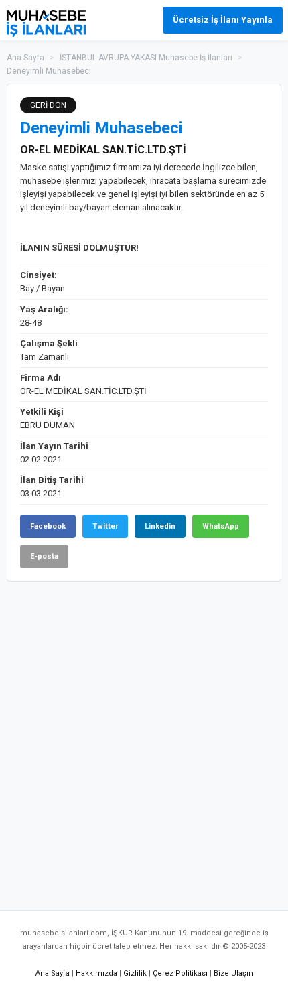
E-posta (44, 556)
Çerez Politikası (180, 973)
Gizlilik (135, 973)
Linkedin (160, 526)
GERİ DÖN (48, 105)
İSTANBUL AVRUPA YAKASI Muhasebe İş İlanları (146, 57)
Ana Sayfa (25, 57)
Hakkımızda (96, 973)
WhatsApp (220, 526)
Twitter (105, 526)
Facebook (48, 526)
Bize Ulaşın (233, 973)
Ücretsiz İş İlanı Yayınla (223, 20)
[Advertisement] (144, 739)
